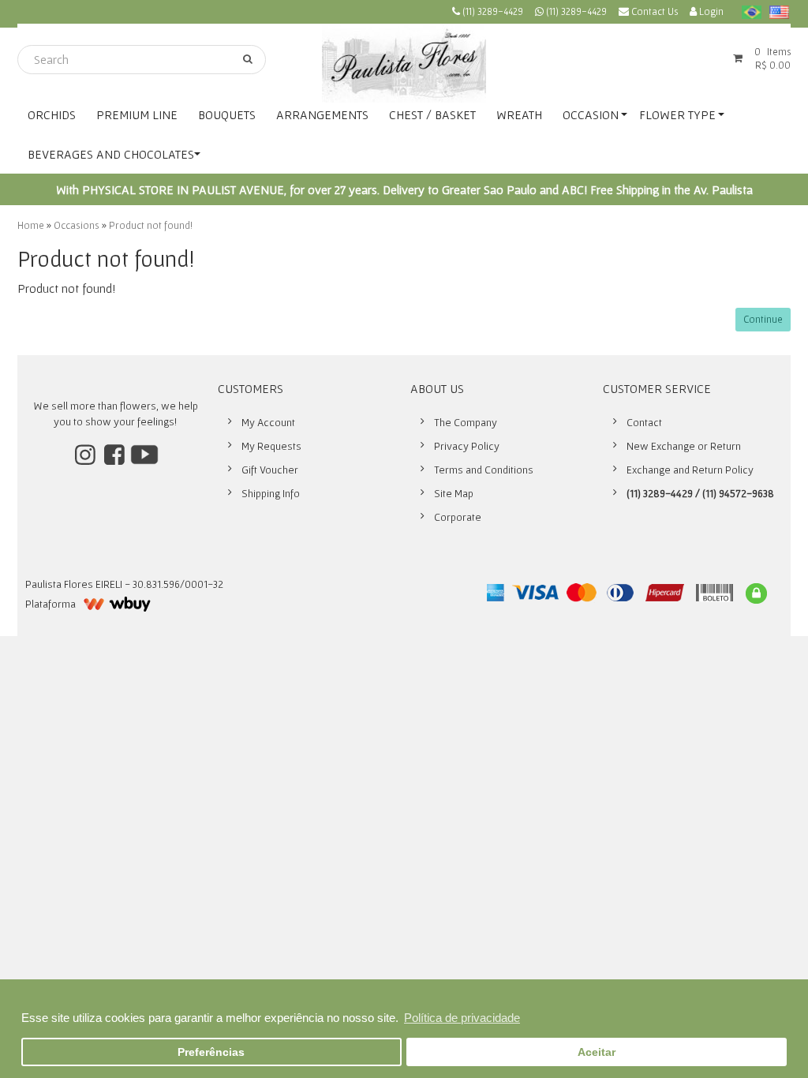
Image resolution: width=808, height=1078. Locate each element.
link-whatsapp (571, 14)
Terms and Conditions (483, 469)
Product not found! (151, 225)
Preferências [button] (211, 1052)
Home (30, 225)
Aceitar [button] (596, 1052)
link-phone (487, 14)
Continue (763, 319)
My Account (268, 422)
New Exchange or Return (684, 446)
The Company (465, 422)
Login (710, 11)
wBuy (117, 604)
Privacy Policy (466, 446)
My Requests (271, 446)
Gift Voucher (269, 469)
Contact (644, 422)
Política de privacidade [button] (462, 1017)
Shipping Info (270, 493)
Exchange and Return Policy (690, 469)
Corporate (457, 517)
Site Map (453, 493)
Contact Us (653, 11)
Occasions (76, 225)
